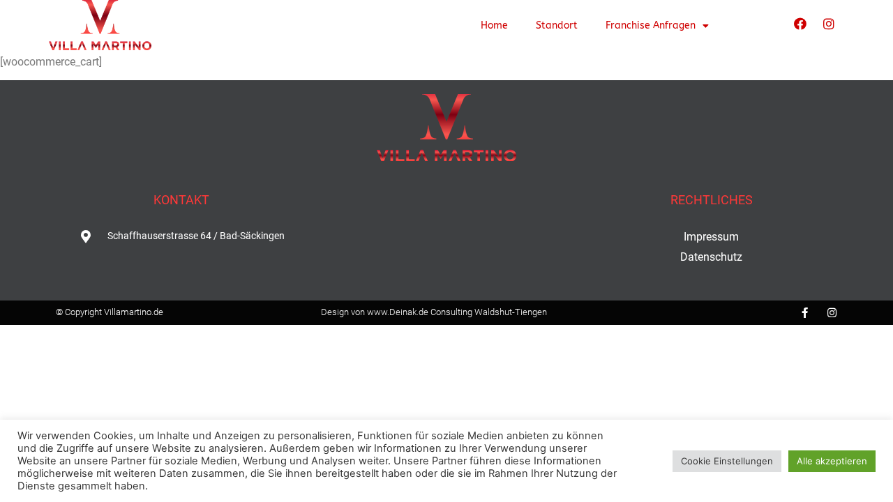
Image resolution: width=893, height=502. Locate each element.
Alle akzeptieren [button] (832, 460)
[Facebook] (800, 23)
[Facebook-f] (805, 312)
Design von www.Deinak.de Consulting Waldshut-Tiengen (434, 312)
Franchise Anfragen (651, 25)
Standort (557, 25)
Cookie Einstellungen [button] (727, 460)
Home (494, 25)
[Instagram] (828, 23)
